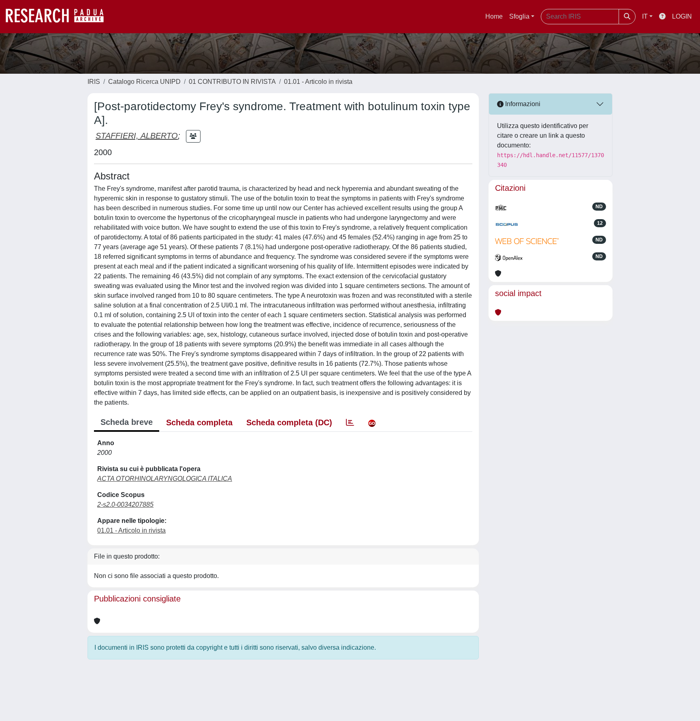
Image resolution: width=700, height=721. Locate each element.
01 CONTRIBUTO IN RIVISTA (232, 81)
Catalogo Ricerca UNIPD (144, 81)
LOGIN (682, 16)
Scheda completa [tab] (199, 422)
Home (494, 16)
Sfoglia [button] (519, 16)
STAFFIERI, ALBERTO (137, 135)
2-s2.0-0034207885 (125, 504)
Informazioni (522, 103)
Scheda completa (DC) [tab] (289, 422)
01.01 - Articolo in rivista (318, 81)
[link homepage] (59, 16)
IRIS (94, 81)
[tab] (350, 422)
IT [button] (645, 16)
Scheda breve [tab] (126, 422)
